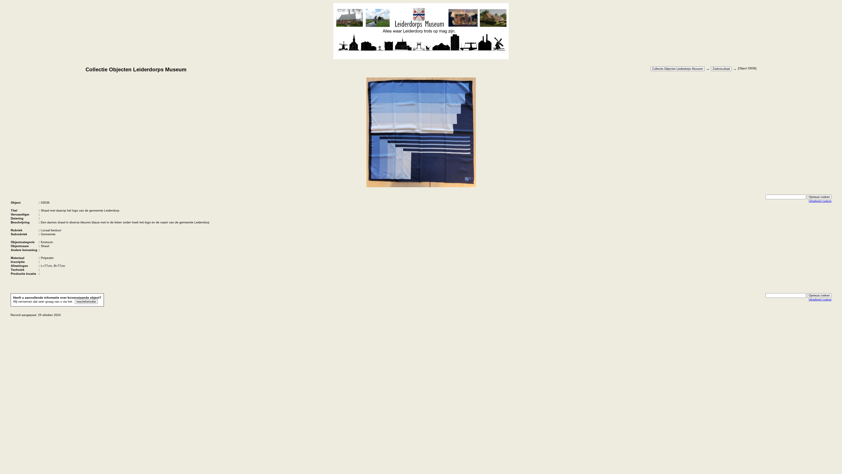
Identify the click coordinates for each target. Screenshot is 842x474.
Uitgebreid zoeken (820, 201)
